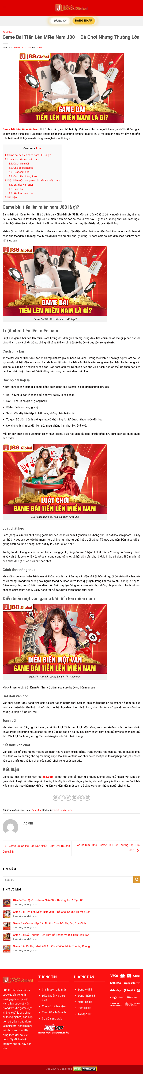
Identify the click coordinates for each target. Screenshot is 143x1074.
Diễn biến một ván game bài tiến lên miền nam (32, 180)
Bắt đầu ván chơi (21, 184)
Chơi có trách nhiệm (54, 1006)
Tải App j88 (85, 1014)
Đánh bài (16, 189)
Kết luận (11, 197)
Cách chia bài (19, 163)
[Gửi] (136, 879)
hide (38, 148)
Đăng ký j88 (85, 989)
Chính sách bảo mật (54, 989)
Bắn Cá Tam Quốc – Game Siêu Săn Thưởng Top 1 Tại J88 (48, 900)
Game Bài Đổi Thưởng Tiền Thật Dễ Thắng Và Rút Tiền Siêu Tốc (51, 935)
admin (39, 48)
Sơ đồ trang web (52, 1018)
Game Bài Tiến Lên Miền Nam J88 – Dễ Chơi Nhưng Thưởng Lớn (51, 912)
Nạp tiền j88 (85, 1001)
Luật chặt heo (19, 172)
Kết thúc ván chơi (21, 193)
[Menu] (5, 7)
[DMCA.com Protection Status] (85, 1068)
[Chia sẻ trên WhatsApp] (56, 798)
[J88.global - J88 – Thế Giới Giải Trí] (71, 8)
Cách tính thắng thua (23, 176)
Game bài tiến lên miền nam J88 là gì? (28, 155)
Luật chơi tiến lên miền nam (22, 159)
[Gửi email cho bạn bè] (75, 798)
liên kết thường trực (62, 810)
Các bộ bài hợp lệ (21, 167)
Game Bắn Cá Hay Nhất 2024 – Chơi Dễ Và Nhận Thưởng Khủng (51, 946)
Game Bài (7, 32)
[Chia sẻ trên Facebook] (62, 798)
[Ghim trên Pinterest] (81, 798)
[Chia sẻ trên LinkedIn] (87, 798)
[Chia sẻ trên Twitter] (68, 798)
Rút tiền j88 (84, 1008)
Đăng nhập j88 (86, 995)
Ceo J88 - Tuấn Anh (54, 1012)
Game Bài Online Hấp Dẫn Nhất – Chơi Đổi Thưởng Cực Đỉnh (49, 923)
